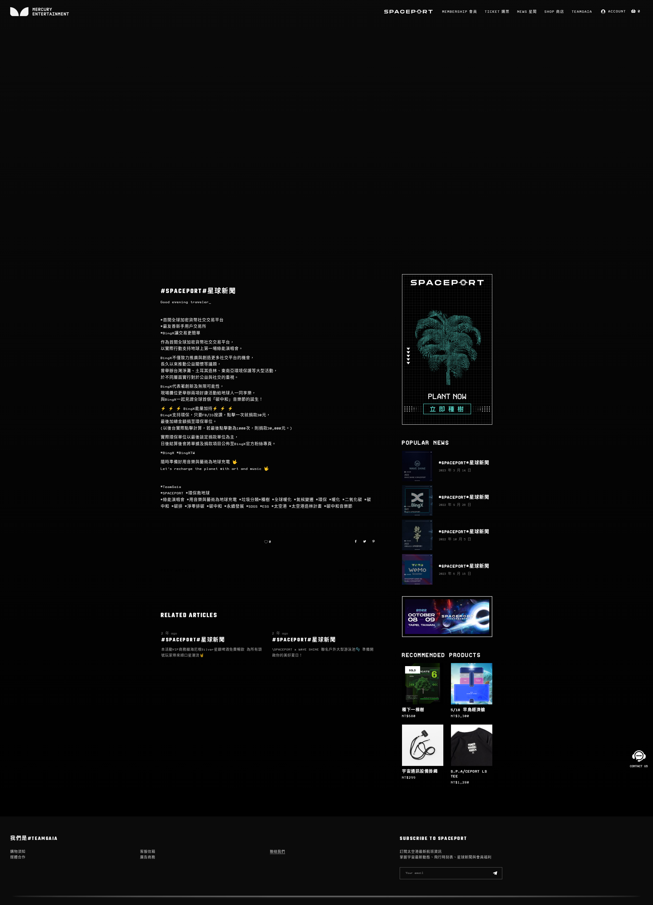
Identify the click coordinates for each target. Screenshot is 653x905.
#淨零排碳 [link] (195, 507)
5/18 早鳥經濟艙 (468, 710)
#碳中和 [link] (214, 507)
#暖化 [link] (334, 500)
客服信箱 (147, 852)
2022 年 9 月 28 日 (455, 505)
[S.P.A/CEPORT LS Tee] (471, 745)
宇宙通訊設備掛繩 (420, 771)
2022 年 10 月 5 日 (455, 539)
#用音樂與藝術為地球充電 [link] (212, 500)
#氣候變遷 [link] (304, 500)
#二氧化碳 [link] (352, 500)
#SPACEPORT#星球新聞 (193, 640)
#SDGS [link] (252, 507)
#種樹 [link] (264, 500)
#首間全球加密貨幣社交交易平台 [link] (192, 320)
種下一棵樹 (413, 710)
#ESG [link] (264, 507)
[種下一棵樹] (422, 683)
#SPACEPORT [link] (172, 493)
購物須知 (18, 852)
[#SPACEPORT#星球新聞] (417, 466)
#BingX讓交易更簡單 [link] (180, 333)
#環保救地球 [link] (198, 493)
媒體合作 (18, 857)
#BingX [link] (167, 453)
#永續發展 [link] (234, 507)
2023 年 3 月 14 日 (455, 470)
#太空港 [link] (279, 507)
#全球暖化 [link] (282, 500)
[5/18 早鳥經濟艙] (471, 683)
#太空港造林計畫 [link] (305, 507)
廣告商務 (147, 857)
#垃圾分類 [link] (249, 500)
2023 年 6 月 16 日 (455, 574)
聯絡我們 (277, 852)
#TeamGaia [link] (171, 487)
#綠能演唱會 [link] (173, 500)
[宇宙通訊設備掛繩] (422, 745)
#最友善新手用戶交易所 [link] (183, 327)
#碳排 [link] (177, 507)
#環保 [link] (321, 500)
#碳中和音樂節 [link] (338, 507)
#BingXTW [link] (186, 453)
